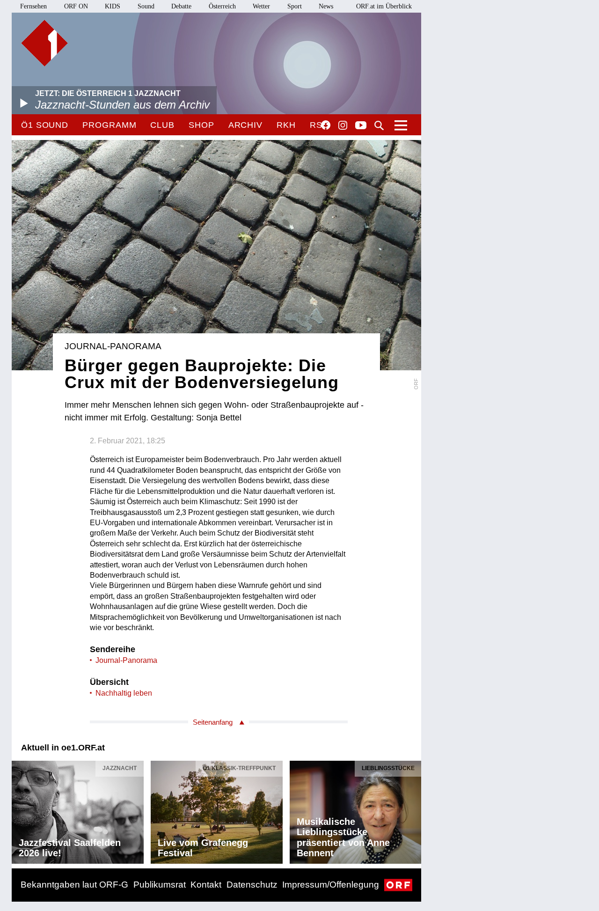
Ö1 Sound (44, 125)
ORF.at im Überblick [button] (384, 6)
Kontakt (205, 884)
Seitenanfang (213, 722)
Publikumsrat (159, 884)
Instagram (342, 125)
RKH (286, 125)
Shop (201, 125)
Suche (379, 125)
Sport (294, 6)
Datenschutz (252, 884)
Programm (109, 125)
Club (162, 125)
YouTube (360, 126)
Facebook (325, 125)
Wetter (261, 6)
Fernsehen (33, 6)
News (326, 6)
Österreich (222, 6)
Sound (146, 6)
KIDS (112, 6)
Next (413, 810)
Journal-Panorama (126, 660)
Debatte (181, 6)
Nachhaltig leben (123, 693)
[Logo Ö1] (44, 43)
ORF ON (76, 6)
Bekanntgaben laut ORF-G (74, 884)
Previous (19, 810)
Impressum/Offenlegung (330, 884)
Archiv (245, 125)
